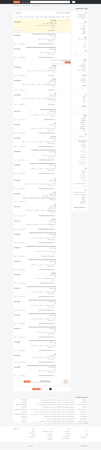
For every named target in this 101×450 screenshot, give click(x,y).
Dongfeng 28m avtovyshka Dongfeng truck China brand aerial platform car (41, 47)
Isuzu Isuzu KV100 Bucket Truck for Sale (48, 109)
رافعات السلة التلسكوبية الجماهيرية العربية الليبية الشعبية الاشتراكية (77, 423)
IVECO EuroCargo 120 (83, 411)
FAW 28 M (54, 65)
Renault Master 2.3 (84, 414)
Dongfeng (54, 79)
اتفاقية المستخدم (54, 63)
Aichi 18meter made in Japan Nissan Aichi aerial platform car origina (42, 232)
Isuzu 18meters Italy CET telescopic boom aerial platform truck (43, 150)
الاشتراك (67, 62)
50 (42, 389)
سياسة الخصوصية (60, 63)
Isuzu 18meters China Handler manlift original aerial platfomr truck (43, 163)
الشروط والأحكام (67, 431)
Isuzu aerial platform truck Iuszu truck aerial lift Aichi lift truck (44, 33)
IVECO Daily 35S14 (84, 416)
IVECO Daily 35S (84, 402)
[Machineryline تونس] (82, 2)
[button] (18, 30)
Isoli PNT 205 (53, 20)
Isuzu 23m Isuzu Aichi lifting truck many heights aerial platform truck (42, 340)
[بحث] (69, 2)
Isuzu (55, 123)
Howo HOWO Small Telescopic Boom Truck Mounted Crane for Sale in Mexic (41, 246)
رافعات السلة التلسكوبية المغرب (52, 423)
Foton (55, 192)
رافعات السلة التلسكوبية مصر (62, 423)
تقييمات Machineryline (66, 436)
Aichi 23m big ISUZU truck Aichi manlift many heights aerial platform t (42, 300)
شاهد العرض (27, 381)
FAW (55, 93)
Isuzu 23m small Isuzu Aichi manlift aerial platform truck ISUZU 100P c (42, 313)
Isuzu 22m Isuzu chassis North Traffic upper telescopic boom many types (41, 286)
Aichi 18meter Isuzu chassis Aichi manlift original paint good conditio (42, 259)
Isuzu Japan (53, 136)
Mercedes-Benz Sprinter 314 (82, 409)
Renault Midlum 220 (83, 418)
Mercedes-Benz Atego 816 (82, 421)
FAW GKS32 (53, 273)
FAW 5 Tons (53, 219)
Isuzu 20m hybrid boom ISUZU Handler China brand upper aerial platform (41, 365)
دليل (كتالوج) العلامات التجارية (65, 438)
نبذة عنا (86, 431)
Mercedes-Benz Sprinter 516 (82, 404)
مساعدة (86, 433)
